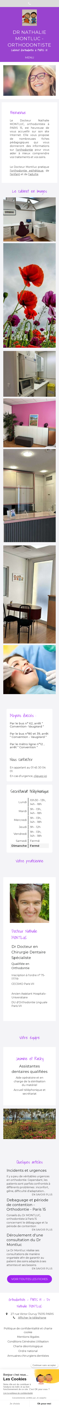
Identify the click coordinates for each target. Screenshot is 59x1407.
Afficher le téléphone (32, 1317)
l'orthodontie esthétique (26, 170)
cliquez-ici (40, 776)
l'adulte (33, 174)
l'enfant (15, 174)
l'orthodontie (24, 149)
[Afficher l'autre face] (29, 219)
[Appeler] (29, 3)
